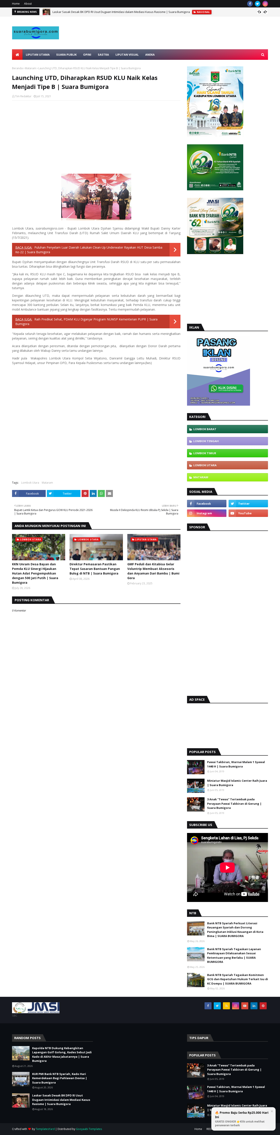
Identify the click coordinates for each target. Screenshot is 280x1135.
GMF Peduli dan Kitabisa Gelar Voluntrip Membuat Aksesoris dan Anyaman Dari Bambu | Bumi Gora (153, 571)
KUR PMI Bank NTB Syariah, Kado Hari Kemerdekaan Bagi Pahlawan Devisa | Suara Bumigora (59, 1078)
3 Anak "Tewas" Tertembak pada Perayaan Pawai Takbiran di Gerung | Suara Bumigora (234, 803)
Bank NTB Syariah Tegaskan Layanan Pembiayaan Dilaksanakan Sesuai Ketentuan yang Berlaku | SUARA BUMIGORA (234, 955)
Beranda (17, 68)
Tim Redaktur (23, 96)
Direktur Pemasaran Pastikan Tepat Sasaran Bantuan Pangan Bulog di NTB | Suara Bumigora (95, 568)
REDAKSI (211, 1129)
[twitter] (257, 4)
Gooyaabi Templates (89, 1129)
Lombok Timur (204, 453)
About (28, 3)
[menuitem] (17, 54)
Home (16, 3)
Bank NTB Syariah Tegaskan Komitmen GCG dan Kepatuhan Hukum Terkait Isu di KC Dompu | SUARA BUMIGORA (237, 979)
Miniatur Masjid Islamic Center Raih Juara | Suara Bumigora (237, 783)
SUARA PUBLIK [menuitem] (66, 55)
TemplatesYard (45, 1129)
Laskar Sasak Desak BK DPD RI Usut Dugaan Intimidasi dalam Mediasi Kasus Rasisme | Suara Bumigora (121, 12)
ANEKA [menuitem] (150, 55)
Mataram (30, 68)
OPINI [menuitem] (87, 55)
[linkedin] (253, 1005)
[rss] (226, 1005)
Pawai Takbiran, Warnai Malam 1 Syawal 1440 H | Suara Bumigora (236, 764)
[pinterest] (263, 1005)
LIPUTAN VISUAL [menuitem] (127, 55)
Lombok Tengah (206, 441)
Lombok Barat (204, 429)
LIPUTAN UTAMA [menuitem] (38, 55)
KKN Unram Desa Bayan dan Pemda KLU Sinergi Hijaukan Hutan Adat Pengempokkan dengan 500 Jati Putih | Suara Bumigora (35, 573)
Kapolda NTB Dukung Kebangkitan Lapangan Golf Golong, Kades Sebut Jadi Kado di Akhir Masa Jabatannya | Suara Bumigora (62, 1054)
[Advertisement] (188, 43)
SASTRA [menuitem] (103, 55)
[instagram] (265, 4)
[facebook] (250, 4)
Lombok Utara (30, 482)
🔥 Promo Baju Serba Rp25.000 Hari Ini (241, 1118)
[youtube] (248, 513)
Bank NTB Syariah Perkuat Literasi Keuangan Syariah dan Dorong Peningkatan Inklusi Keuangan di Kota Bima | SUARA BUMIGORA (235, 929)
